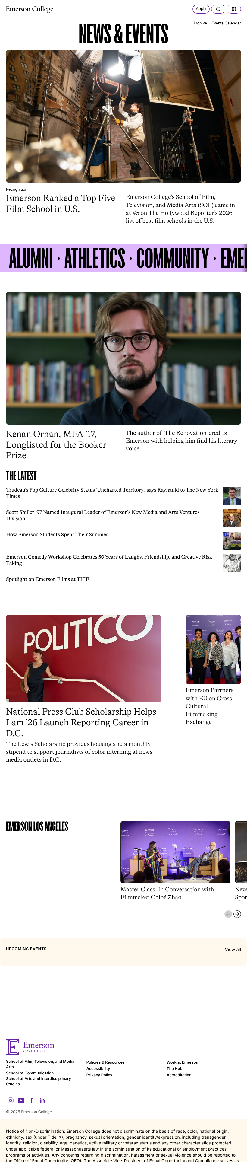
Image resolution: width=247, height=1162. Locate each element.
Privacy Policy (99, 1075)
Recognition (16, 189)
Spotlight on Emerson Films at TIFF (47, 579)
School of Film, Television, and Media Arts (40, 1064)
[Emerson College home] (123, 1047)
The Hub (174, 1069)
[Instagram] (10, 1100)
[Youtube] (21, 1100)
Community (172, 258)
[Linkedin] (42, 1100)
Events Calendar (226, 23)
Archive (200, 23)
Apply (201, 9)
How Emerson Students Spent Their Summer (57, 535)
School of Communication (30, 1073)
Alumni (31, 258)
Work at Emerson (182, 1062)
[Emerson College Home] (30, 9)
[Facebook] (31, 1100)
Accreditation (179, 1075)
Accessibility (98, 1069)
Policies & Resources (105, 1062)
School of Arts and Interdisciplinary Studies (38, 1082)
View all (233, 949)
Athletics (94, 258)
